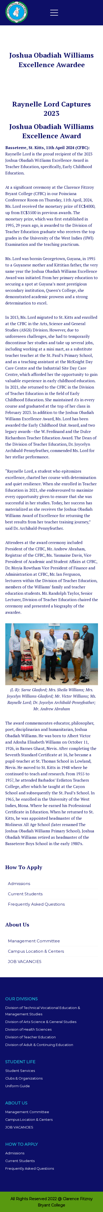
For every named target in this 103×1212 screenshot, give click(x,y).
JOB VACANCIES (24, 961)
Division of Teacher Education (30, 1037)
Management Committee (34, 940)
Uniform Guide (17, 1086)
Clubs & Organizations (24, 1078)
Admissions (19, 883)
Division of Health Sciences (28, 1029)
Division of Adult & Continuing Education (39, 1045)
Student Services (20, 1071)
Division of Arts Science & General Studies (40, 1022)
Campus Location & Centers (36, 951)
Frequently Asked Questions (36, 904)
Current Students (25, 893)
